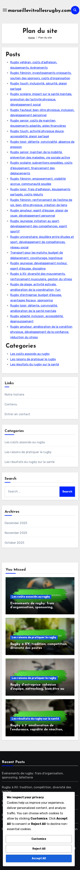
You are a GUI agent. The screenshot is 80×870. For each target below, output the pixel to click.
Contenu (11, 404)
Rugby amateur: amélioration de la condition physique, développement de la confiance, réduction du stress (41, 332)
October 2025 (14, 542)
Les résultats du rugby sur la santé (34, 364)
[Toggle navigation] (5, 10)
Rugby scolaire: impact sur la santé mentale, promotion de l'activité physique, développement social (41, 99)
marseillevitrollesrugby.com (39, 10)
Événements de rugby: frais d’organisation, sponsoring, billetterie (32, 607)
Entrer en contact (17, 414)
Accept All (39, 858)
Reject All (38, 848)
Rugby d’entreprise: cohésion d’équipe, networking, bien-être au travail (37, 689)
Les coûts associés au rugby (30, 354)
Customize (38, 838)
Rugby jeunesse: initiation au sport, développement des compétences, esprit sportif (38, 226)
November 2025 (16, 533)
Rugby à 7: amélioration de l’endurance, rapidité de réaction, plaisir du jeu (36, 729)
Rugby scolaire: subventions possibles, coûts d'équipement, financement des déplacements (41, 168)
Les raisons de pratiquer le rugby (33, 359)
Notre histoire (14, 394)
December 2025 (16, 523)
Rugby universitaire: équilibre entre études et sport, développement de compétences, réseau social (42, 242)
